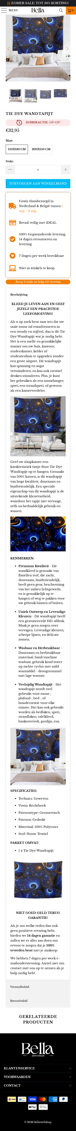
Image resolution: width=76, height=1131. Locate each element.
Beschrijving (19, 294)
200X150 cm (41, 149)
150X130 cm (17, 149)
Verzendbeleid (19, 987)
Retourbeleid (19, 1001)
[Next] (67, 49)
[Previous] (8, 49)
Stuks (9, 161)
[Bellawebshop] (38, 10)
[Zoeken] (61, 10)
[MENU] (2, 10)
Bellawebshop (42, 1122)
